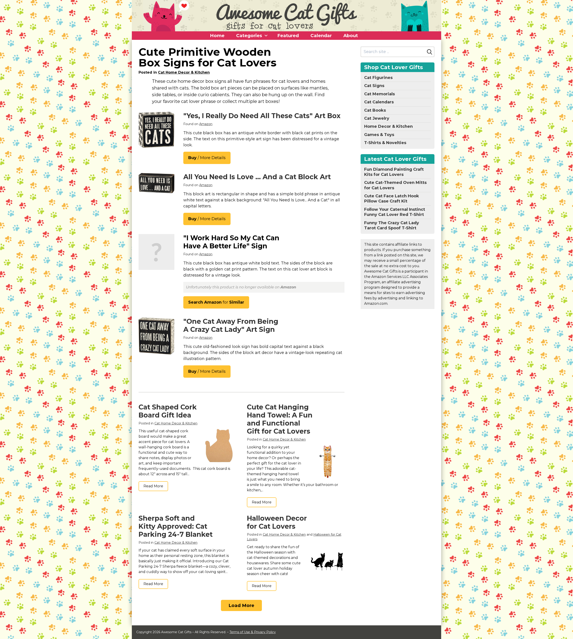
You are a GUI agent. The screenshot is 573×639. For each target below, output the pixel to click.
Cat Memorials (379, 94)
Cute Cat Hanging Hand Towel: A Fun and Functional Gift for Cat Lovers (279, 419)
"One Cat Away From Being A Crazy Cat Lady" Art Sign (230, 325)
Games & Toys (379, 134)
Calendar (321, 35)
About (350, 35)
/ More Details (207, 157)
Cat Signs (374, 85)
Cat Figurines (378, 77)
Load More (241, 605)
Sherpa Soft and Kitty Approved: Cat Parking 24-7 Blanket (176, 526)
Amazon (205, 124)
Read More (153, 486)
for (216, 302)
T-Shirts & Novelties (385, 142)
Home (217, 35)
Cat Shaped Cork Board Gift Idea (168, 411)
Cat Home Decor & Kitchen (184, 72)
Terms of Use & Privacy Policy (252, 632)
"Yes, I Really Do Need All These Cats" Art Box (261, 116)
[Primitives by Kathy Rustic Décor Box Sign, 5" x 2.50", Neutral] (156, 183)
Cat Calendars (379, 102)
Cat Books (375, 110)
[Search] (429, 52)
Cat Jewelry (376, 118)
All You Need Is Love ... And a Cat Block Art (257, 177)
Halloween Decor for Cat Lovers (277, 522)
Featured (288, 35)
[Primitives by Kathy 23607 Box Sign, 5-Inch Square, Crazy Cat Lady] (156, 335)
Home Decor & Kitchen (388, 126)
